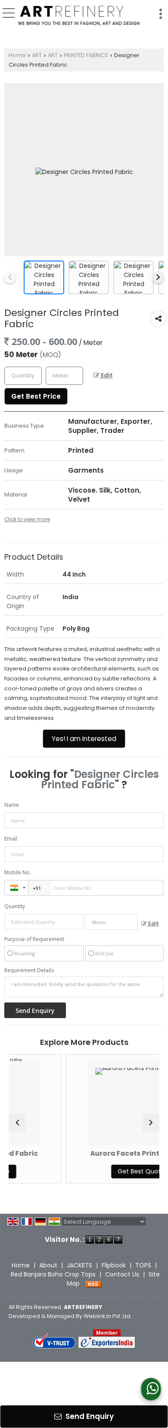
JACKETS (79, 1265)
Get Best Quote (117, 1171)
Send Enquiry (89, 1416)
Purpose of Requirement (34, 939)
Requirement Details (29, 970)
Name (11, 805)
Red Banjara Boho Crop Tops (53, 1274)
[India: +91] (16, 888)
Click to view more (27, 519)
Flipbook (114, 1265)
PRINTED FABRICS (86, 55)
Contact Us (122, 1274)
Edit (106, 375)
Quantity (14, 906)
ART (37, 55)
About (48, 1265)
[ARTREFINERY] (79, 16)
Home (17, 55)
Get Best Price (36, 396)
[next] (158, 277)
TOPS (143, 1265)
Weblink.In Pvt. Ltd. (108, 1316)
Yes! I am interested (84, 738)
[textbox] (64, 376)
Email (10, 838)
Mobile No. (17, 872)
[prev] (10, 277)
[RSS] (93, 1283)
